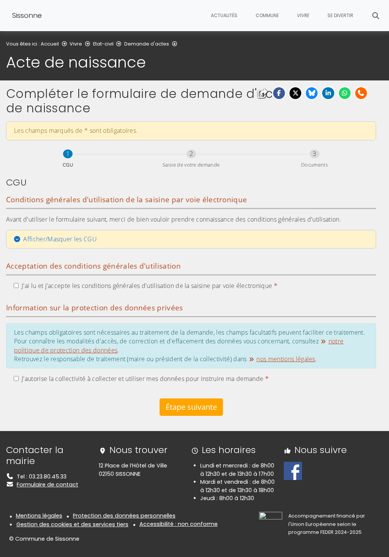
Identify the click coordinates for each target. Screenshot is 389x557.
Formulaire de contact (47, 484)
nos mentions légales (285, 359)
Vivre (76, 44)
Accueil (50, 44)
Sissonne (27, 15)
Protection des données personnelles (124, 515)
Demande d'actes (146, 44)
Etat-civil (103, 44)
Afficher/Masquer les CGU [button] (60, 239)
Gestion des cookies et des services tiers (72, 524)
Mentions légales (39, 515)
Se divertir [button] (340, 15)
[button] (279, 93)
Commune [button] (267, 15)
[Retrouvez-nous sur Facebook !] (293, 470)
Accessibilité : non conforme (178, 524)
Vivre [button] (303, 15)
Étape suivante (191, 407)
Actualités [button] (224, 15)
